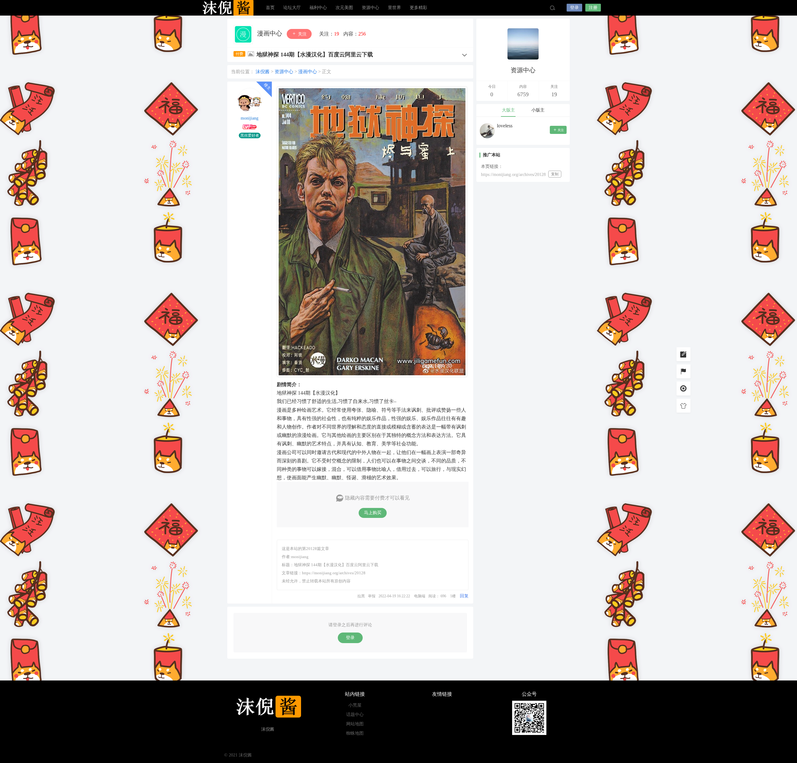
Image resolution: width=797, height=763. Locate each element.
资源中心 (370, 7)
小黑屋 (354, 705)
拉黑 (361, 596)
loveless (504, 125)
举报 (371, 596)
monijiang (249, 118)
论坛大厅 (292, 7)
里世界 (394, 7)
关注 (302, 34)
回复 (464, 596)
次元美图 (344, 7)
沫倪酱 (227, 8)
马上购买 (372, 512)
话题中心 (355, 714)
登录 (574, 7)
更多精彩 (418, 7)
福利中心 (318, 7)
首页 (270, 7)
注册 (593, 7)
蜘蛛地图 (355, 733)
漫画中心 (270, 33)
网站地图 (355, 724)
